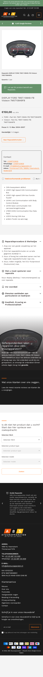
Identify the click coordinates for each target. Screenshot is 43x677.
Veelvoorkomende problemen (17, 179)
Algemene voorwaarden (11, 603)
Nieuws (5, 586)
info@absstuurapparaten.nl (21, 166)
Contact (5, 606)
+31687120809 (12, 161)
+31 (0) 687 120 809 (12, 556)
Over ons (5, 589)
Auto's (38, 179)
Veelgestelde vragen (10, 595)
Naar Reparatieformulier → (13, 140)
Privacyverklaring (8, 600)
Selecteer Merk (7, 435)
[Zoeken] (24, 15)
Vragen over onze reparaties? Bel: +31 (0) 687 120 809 (21, 8)
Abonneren (35, 627)
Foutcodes (6, 592)
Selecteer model (8, 457)
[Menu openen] (38, 15)
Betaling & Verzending (10, 597)
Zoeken (21, 471)
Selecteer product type (10, 446)
